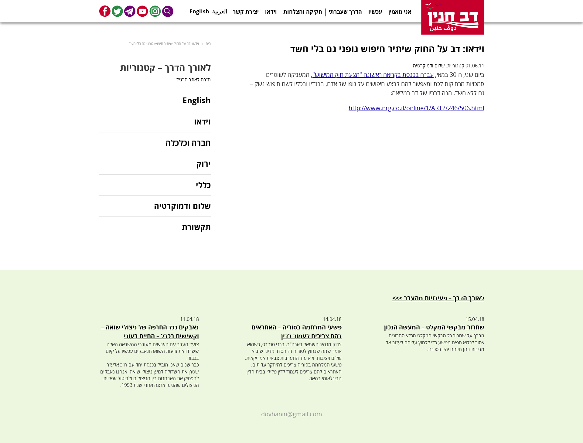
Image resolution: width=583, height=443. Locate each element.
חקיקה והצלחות (302, 11)
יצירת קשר (246, 11)
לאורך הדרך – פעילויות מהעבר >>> (438, 298)
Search (168, 11)
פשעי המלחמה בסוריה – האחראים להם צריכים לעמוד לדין (296, 331)
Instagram (155, 11)
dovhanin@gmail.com (291, 414)
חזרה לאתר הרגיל (193, 79)
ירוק (203, 163)
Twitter (117, 11)
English (199, 9)
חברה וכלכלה (188, 142)
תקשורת (196, 227)
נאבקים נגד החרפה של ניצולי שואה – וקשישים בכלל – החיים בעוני (150, 331)
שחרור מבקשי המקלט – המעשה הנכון (434, 327)
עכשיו (375, 11)
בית (208, 43)
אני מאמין (399, 11)
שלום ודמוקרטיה (429, 65)
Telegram (129, 11)
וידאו (271, 11)
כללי (203, 184)
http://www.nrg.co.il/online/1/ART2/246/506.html (416, 108)
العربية (219, 9)
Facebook (105, 11)
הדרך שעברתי (345, 11)
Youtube (142, 11)
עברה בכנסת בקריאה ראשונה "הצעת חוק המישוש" (373, 74)
